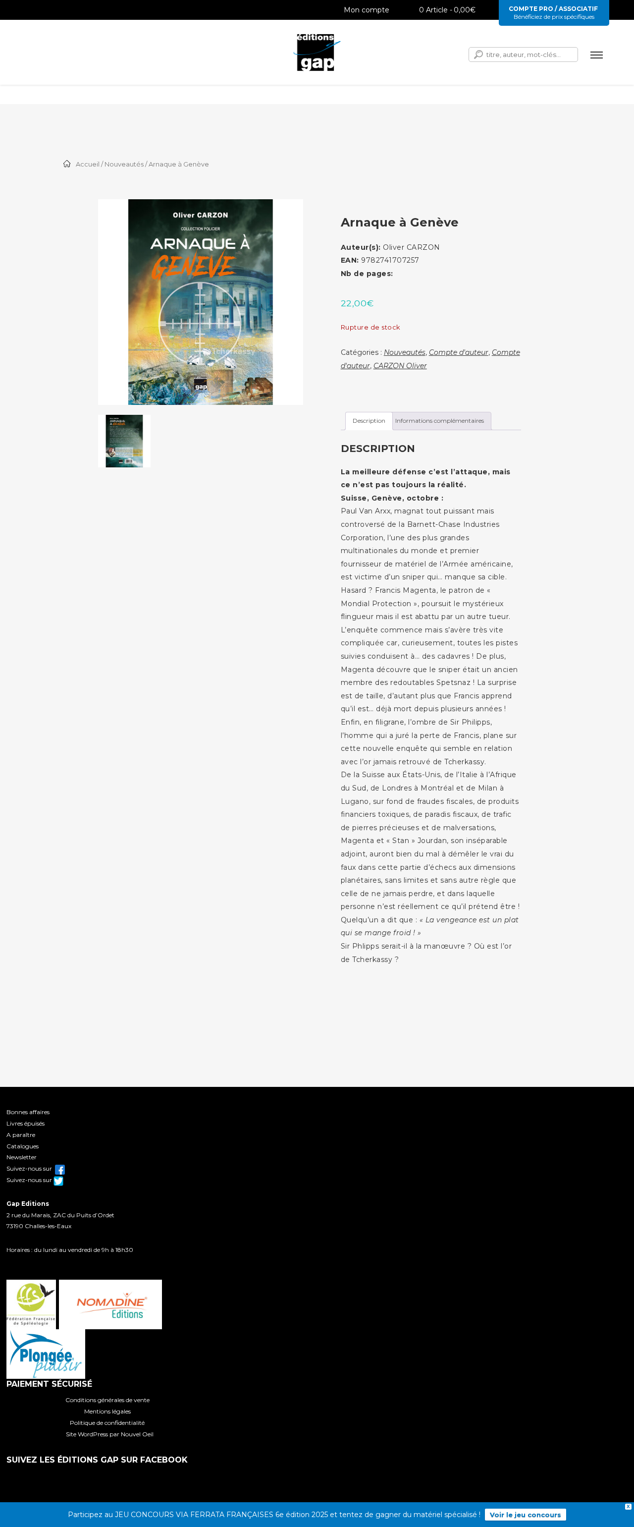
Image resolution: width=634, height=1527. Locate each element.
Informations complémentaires (439, 420)
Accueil (88, 164)
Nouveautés (124, 164)
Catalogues (22, 1146)
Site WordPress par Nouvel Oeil (110, 1434)
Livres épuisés (25, 1123)
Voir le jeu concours (525, 1515)
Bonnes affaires (28, 1112)
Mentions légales (107, 1411)
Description (369, 420)
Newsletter (21, 1157)
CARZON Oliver (400, 365)
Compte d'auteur (458, 352)
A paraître (20, 1134)
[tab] (369, 421)
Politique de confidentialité (107, 1422)
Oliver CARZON (411, 247)
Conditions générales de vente (107, 1400)
